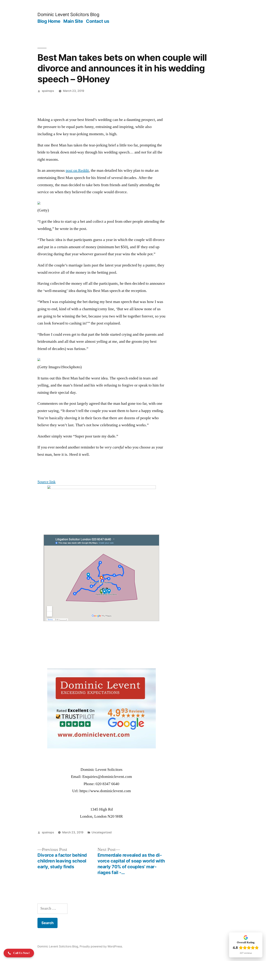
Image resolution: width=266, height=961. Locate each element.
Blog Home (48, 21)
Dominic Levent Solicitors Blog (68, 14)
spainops (48, 91)
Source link (46, 481)
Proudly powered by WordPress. (101, 946)
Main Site (73, 21)
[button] (19, 953)
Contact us (97, 21)
